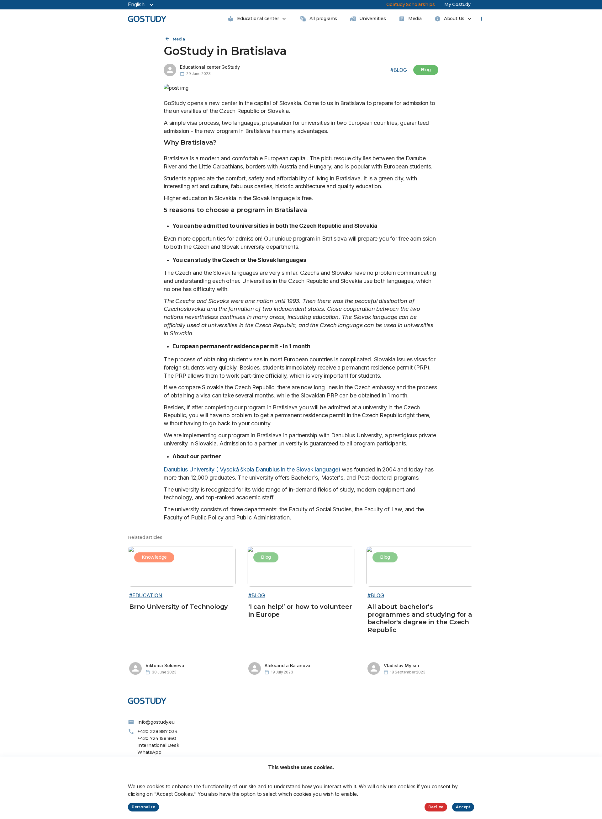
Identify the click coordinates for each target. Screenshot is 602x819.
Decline (436, 807)
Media (179, 39)
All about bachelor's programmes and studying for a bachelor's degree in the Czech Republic (419, 618)
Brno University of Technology (178, 606)
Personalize (143, 807)
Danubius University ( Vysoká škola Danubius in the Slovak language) (252, 469)
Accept (463, 807)
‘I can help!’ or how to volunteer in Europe (300, 610)
